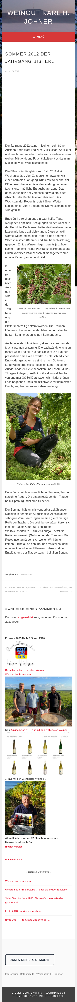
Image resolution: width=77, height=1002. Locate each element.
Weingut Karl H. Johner (49, 973)
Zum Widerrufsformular (29, 960)
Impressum (11, 973)
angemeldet (25, 617)
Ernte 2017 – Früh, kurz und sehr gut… (27, 919)
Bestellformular (13, 859)
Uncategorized (26, 574)
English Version (14, 846)
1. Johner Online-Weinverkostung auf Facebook (56, 589)
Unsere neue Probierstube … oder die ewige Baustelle (36, 889)
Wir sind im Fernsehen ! (18, 881)
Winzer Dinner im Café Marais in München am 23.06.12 (20, 589)
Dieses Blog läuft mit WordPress (37, 993)
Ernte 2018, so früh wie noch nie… (24, 911)
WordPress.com (51, 996)
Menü (40, 36)
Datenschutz (27, 973)
